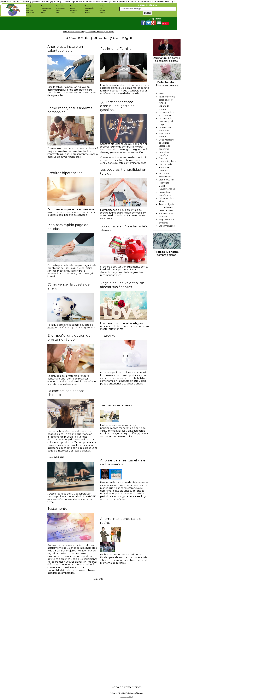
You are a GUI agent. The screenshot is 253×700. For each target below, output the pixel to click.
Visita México (60, 6)
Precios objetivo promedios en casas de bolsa (167, 207)
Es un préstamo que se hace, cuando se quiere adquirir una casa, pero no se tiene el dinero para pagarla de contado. (71, 212)
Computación (89, 8)
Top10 (58, 12)
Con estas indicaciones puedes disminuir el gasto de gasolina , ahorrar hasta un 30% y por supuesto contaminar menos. (123, 160)
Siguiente (98, 579)
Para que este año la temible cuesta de (70, 324)
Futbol (72, 8)
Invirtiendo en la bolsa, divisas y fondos (167, 99)
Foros (43, 12)
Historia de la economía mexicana (165, 167)
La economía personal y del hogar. (100, 32)
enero (50, 327)
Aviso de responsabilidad (126, 697)
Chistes (43, 10)
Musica (58, 10)
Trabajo (28, 6)
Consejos (73, 10)
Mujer (28, 8)
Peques (87, 10)
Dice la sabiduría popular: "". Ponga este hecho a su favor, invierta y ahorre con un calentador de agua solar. (71, 91)
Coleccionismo (60, 8)
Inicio (161, 93)
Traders (102, 12)
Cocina (102, 6)
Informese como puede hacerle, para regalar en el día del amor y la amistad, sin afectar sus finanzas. (124, 326)
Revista (87, 12)
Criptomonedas (167, 226)
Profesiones (30, 12)
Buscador (29, 10)
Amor (43, 6)
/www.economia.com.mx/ (73, 32)
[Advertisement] (79, 23)
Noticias (102, 10)
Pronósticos (74, 6)
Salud (87, 6)
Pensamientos (46, 8)
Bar (101, 8)
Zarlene (72, 12)
